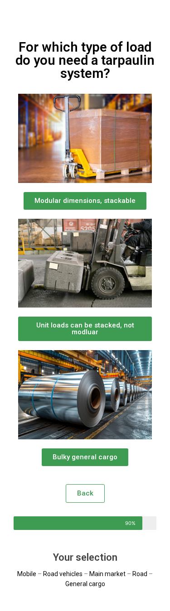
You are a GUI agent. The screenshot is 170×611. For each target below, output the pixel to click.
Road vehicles (63, 573)
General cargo (85, 583)
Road (139, 573)
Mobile (26, 573)
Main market (107, 573)
